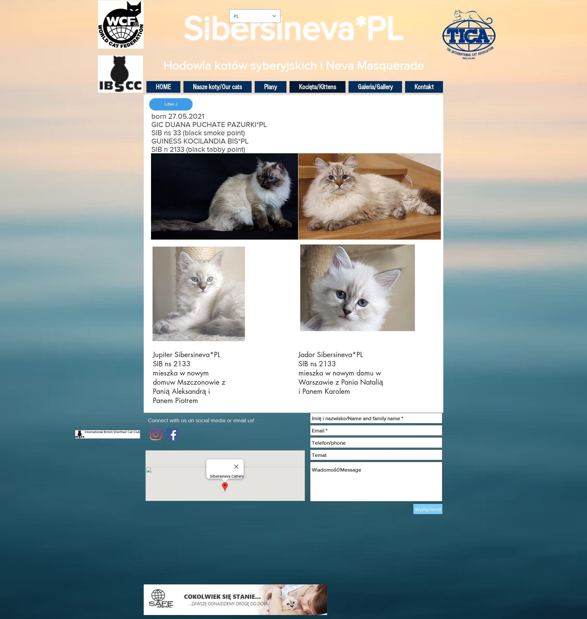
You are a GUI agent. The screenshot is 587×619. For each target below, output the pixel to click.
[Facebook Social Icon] (172, 434)
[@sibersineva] (156, 434)
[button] (171, 104)
